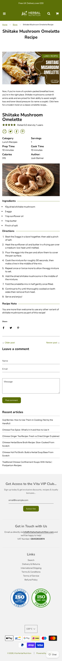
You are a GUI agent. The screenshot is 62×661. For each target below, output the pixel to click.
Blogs (15, 24)
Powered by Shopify (44, 653)
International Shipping (31, 568)
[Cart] (57, 13)
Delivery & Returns (31, 564)
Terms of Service (31, 575)
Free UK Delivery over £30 (31, 3)
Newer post (51, 342)
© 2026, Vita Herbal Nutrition (19, 653)
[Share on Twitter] (10, 328)
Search (31, 560)
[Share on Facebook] (3, 328)
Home (4, 24)
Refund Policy (31, 579)
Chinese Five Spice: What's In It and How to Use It (25, 429)
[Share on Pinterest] (18, 328)
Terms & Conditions (31, 571)
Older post (10, 342)
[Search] (48, 13)
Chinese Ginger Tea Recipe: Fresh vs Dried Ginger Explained (30, 436)
